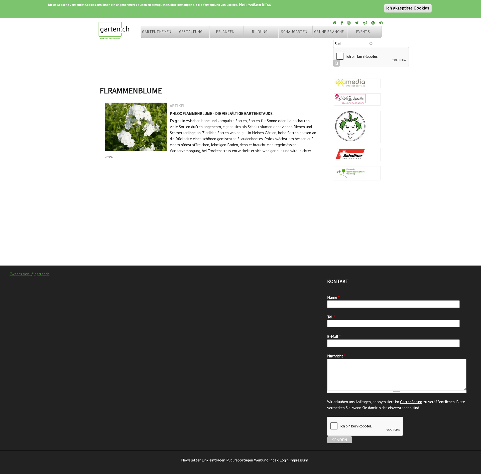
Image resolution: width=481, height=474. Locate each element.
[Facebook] (342, 22)
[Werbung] (365, 22)
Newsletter (191, 459)
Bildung (260, 31)
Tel (331, 316)
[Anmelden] (381, 22)
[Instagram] (349, 22)
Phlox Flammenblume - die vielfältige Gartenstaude (221, 113)
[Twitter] (357, 22)
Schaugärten (294, 31)
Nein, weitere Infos (255, 4)
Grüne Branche (329, 31)
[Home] (335, 22)
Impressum (299, 459)
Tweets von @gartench (29, 273)
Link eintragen (213, 459)
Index (274, 459)
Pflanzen (225, 31)
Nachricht (336, 355)
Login (284, 459)
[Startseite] (114, 37)
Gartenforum (411, 401)
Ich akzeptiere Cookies (407, 8)
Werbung (261, 459)
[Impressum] (373, 22)
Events (363, 31)
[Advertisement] (240, 225)
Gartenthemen (156, 31)
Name (333, 297)
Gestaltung (191, 31)
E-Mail (334, 336)
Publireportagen (239, 459)
